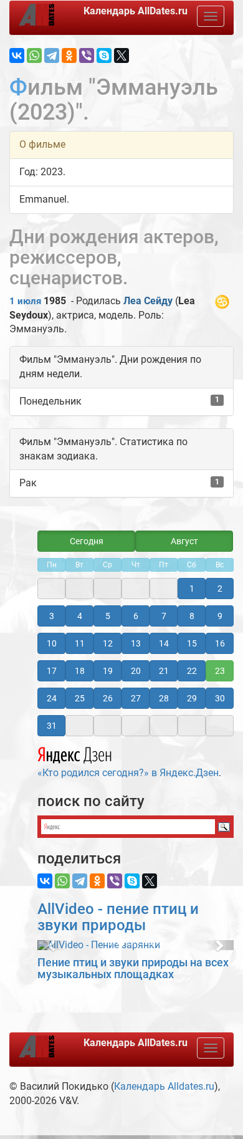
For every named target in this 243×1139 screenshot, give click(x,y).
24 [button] (52, 698)
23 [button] (220, 671)
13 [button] (136, 643)
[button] (52, 945)
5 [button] (107, 616)
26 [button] (108, 698)
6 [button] (135, 616)
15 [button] (192, 643)
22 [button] (192, 671)
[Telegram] (51, 55)
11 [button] (80, 643)
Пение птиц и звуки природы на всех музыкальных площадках (133, 968)
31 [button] (52, 726)
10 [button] (52, 643)
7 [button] (163, 616)
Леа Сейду (148, 301)
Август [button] (184, 541)
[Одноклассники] (69, 55)
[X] (121, 55)
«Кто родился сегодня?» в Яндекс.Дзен (128, 773)
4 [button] (79, 616)
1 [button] (191, 589)
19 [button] (108, 671)
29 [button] (192, 698)
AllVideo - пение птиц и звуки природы (118, 917)
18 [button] (80, 671)
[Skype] (104, 55)
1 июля (25, 301)
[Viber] (86, 55)
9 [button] (219, 616)
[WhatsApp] (34, 55)
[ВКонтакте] (16, 55)
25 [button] (80, 698)
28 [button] (164, 698)
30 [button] (220, 698)
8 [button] (191, 616)
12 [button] (108, 643)
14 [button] (164, 643)
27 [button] (136, 698)
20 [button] (136, 671)
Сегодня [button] (86, 541)
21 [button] (164, 671)
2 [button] (219, 589)
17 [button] (52, 671)
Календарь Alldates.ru (164, 1086)
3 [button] (51, 616)
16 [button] (220, 643)
